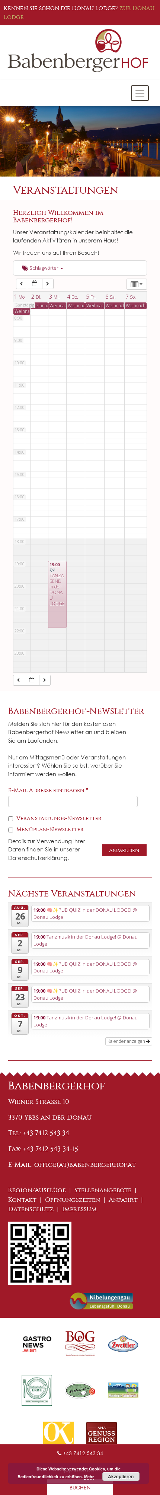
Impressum (79, 1209)
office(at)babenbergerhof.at (85, 1165)
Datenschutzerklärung (37, 857)
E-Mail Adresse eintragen (48, 790)
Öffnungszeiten (72, 1200)
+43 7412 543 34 (82, 1453)
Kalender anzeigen (127, 1041)
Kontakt (22, 1200)
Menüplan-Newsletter (49, 829)
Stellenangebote (102, 1190)
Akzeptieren (121, 1476)
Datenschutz (31, 1209)
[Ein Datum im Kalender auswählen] (34, 284)
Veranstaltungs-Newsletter (58, 818)
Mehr (89, 1476)
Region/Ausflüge (37, 1190)
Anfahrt (123, 1200)
